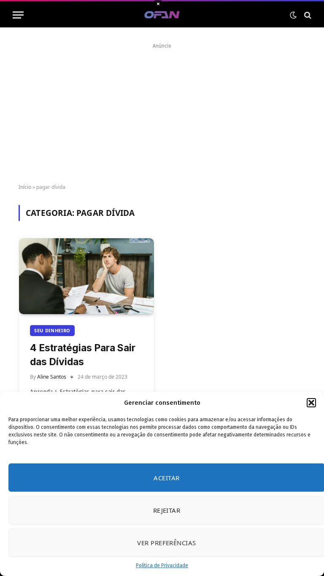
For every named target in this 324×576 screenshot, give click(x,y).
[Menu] (18, 14)
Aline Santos (51, 376)
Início (25, 187)
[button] (311, 402)
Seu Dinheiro (52, 330)
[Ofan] (162, 15)
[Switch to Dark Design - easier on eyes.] (293, 15)
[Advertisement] (162, 110)
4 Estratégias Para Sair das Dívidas (82, 354)
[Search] (306, 14)
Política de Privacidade (162, 565)
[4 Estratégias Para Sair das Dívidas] (86, 276)
